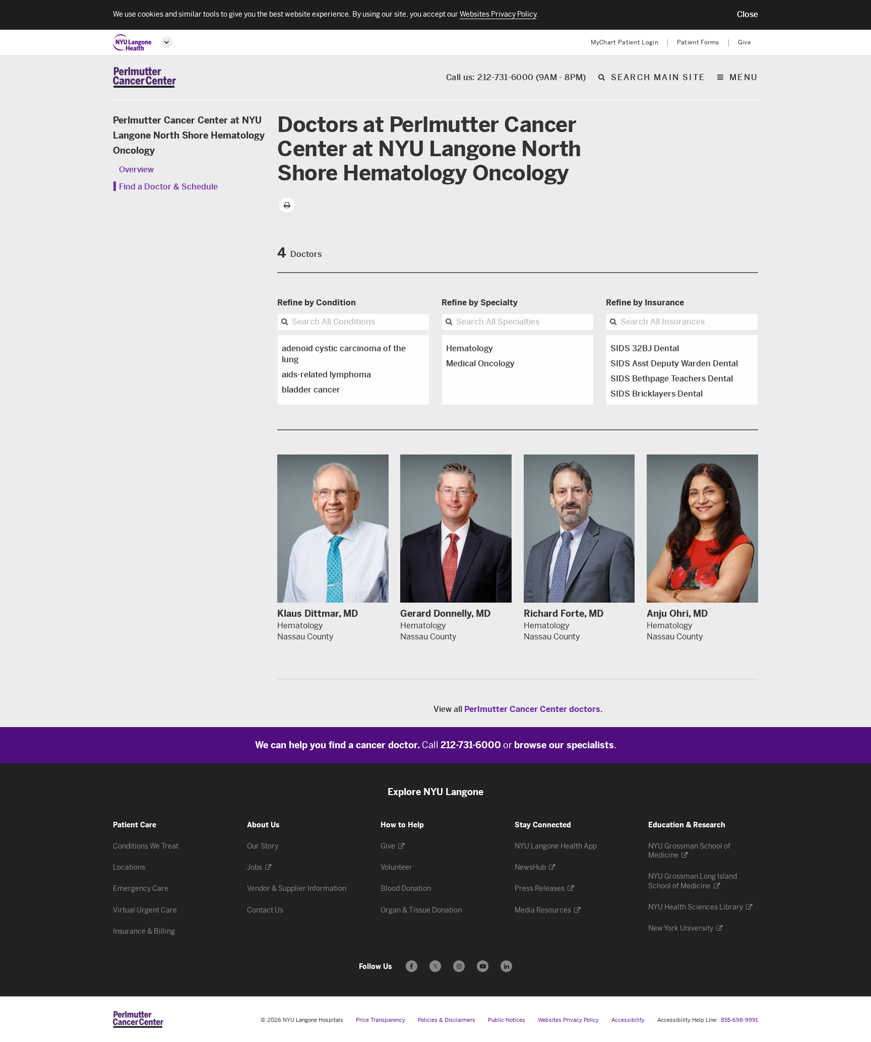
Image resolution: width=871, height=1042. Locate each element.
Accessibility (628, 1020)
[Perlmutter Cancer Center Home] (144, 77)
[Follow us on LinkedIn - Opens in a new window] (506, 966)
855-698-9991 (739, 1020)
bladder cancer (311, 390)
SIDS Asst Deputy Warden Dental (674, 363)
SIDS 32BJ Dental (644, 348)
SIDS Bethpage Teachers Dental (671, 378)
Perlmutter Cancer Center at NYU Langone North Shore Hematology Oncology (189, 135)
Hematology (469, 348)
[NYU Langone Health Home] (132, 42)
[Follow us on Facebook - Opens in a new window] (411, 966)
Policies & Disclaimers (446, 1020)
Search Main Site (658, 78)
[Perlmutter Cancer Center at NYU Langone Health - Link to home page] (138, 1019)
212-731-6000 (471, 745)
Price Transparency (380, 1020)
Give (744, 42)
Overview (136, 169)
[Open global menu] (166, 42)
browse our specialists (564, 745)
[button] (747, 15)
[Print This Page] (286, 205)
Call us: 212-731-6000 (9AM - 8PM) (516, 78)
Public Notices (506, 1020)
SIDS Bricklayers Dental (656, 394)
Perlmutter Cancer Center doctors (532, 709)
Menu (743, 78)
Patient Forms (698, 42)
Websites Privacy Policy (568, 1020)
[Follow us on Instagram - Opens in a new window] (459, 966)
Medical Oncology (480, 363)
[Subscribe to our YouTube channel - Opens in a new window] (482, 966)
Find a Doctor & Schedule (168, 186)
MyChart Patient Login (624, 42)
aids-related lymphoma (326, 374)
